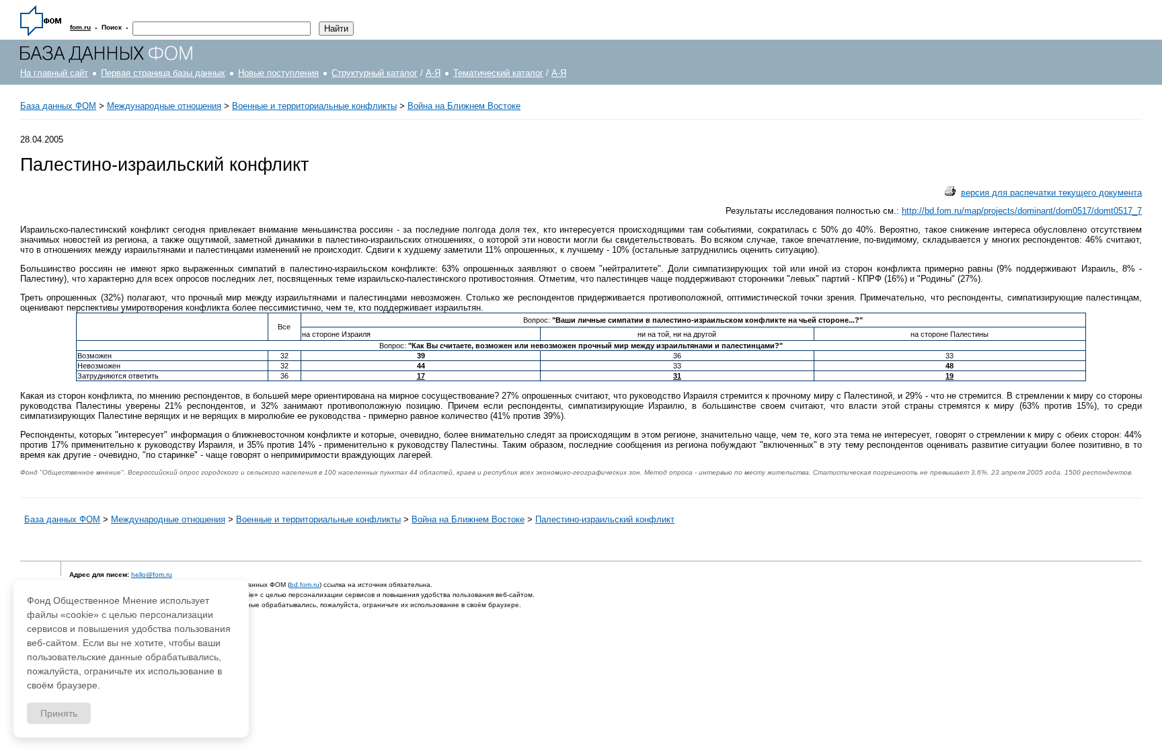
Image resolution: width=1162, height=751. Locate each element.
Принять (58, 713)
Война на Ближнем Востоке (464, 106)
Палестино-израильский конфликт (604, 519)
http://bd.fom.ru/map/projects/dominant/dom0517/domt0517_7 (1022, 211)
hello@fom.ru (151, 574)
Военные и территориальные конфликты (314, 106)
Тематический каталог (498, 73)
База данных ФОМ (58, 106)
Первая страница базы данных (163, 73)
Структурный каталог (375, 73)
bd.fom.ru (304, 584)
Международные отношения (164, 106)
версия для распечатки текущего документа (1051, 193)
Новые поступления (278, 73)
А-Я (433, 73)
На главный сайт (54, 73)
